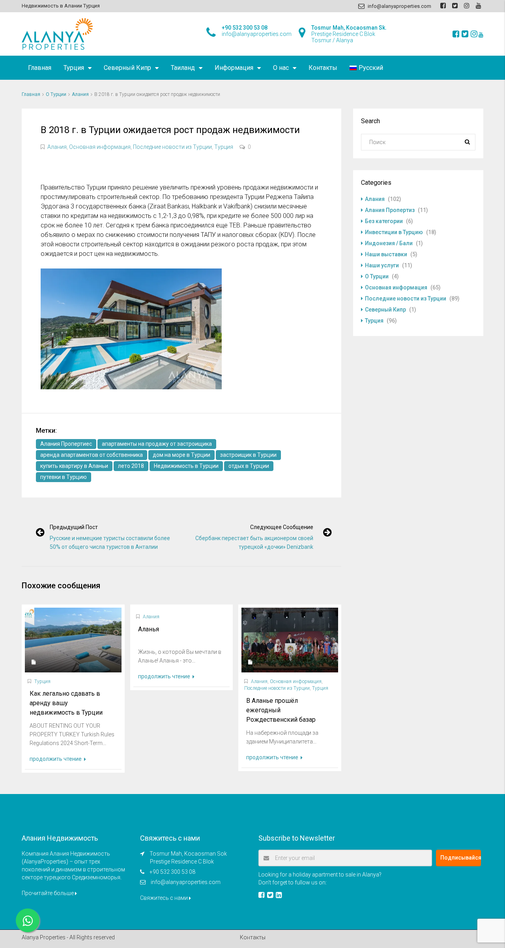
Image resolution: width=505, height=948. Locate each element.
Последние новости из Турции (172, 147)
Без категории (384, 221)
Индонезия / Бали (389, 243)
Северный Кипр (127, 67)
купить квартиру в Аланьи (74, 466)
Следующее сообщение (281, 527)
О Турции (56, 94)
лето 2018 (131, 466)
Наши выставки (386, 254)
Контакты (323, 67)
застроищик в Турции (248, 455)
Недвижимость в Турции (186, 466)
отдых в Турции (248, 466)
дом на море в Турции (181, 455)
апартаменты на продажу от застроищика (157, 444)
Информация (234, 67)
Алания (80, 94)
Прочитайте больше (48, 893)
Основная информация (100, 147)
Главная (39, 67)
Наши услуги (382, 265)
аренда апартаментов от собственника (91, 455)
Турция (74, 67)
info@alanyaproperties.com (186, 882)
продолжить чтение (56, 759)
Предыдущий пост (74, 527)
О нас (281, 67)
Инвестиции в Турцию (394, 232)
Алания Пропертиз (390, 210)
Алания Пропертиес (66, 444)
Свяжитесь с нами (164, 898)
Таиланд (183, 67)
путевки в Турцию (63, 477)
